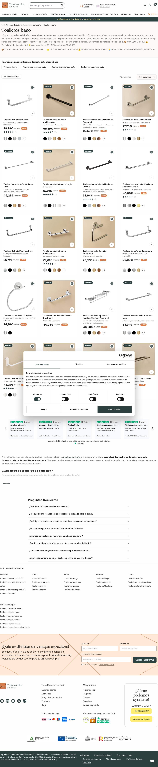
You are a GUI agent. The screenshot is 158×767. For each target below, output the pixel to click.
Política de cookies (124, 755)
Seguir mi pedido (91, 705)
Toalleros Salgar (102, 579)
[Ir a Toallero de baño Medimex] (19, 100)
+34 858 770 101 (141, 711)
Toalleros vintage (71, 579)
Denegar (43, 409)
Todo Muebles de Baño (10, 25)
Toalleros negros (39, 590)
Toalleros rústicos (71, 586)
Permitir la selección (79, 409)
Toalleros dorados (39, 579)
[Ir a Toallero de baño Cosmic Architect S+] (59, 100)
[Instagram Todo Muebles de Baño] (8, 702)
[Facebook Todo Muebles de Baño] (2, 702)
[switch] (65, 399)
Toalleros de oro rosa (40, 582)
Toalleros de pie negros (9, 612)
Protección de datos (102, 755)
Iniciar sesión (89, 690)
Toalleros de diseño (72, 590)
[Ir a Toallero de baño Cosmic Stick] (19, 359)
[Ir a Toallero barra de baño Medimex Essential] (99, 100)
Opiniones (46, 694)
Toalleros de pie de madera (11, 608)
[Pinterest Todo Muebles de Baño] (19, 702)
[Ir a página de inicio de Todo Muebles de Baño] (14, 5)
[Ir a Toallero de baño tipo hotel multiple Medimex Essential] (99, 296)
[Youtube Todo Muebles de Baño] (14, 702)
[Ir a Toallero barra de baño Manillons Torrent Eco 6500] (138, 165)
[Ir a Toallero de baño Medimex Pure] (19, 232)
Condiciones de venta (92, 759)
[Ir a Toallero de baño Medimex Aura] (138, 232)
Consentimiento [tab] (42, 364)
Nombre (85, 643)
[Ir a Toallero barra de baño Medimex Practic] (99, 165)
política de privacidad (106, 665)
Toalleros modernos (72, 582)
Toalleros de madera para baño (13, 590)
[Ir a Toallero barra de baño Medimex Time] (19, 165)
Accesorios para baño (32, 25)
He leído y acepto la (99, 665)
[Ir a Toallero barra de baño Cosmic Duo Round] (59, 296)
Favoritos (87, 701)
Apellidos (124, 643)
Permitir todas (114, 409)
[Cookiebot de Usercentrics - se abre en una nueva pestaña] (121, 356)
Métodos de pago (113, 759)
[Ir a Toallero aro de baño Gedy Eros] (19, 296)
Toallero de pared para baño (63, 67)
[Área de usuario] (150, 5)
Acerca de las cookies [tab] (116, 364)
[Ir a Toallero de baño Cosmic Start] (138, 100)
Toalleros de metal (7, 593)
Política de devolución (136, 759)
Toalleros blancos (39, 586)
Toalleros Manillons (104, 586)
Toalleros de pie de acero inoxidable (15, 627)
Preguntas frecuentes (51, 697)
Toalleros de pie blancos (10, 624)
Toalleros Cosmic (103, 582)
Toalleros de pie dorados (10, 620)
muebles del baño (71, 457)
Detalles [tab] (79, 364)
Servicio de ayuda (141, 719)
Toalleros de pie (10, 67)
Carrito (86, 697)
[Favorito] (32, 87)
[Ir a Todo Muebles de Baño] (17, 686)
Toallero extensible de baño (92, 67)
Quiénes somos (48, 690)
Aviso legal (84, 755)
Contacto (45, 701)
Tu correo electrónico (91, 654)
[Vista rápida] (32, 113)
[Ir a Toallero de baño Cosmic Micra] (138, 359)
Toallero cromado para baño (34, 67)
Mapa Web (87, 763)
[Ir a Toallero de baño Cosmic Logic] (59, 165)
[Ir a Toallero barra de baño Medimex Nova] (138, 296)
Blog (43, 705)
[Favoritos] (145, 5)
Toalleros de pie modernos (11, 616)
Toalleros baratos (135, 579)
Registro (87, 694)
